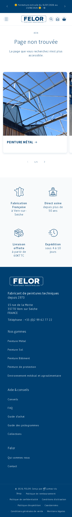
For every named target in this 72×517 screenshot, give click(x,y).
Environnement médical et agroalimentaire (34, 375)
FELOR (27, 488)
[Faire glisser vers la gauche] (27, 162)
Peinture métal (20, 142)
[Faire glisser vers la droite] (44, 162)
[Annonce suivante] (65, 6)
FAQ (10, 408)
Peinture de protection (22, 367)
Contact (12, 466)
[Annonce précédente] (7, 6)
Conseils (13, 399)
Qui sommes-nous (19, 457)
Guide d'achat (16, 416)
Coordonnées (51, 505)
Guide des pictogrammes (23, 425)
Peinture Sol (15, 349)
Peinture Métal (17, 341)
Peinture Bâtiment (19, 358)
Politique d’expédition (29, 505)
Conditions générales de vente (27, 511)
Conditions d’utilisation (54, 499)
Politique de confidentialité (24, 499)
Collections (15, 434)
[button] (6, 19)
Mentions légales (56, 511)
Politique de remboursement (41, 493)
